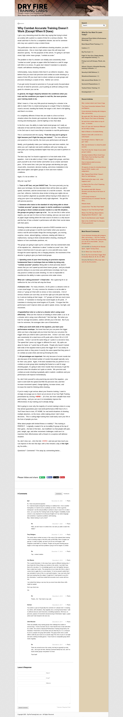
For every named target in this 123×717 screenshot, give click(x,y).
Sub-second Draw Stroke (90, 80)
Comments (59, 493)
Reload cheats (86, 203)
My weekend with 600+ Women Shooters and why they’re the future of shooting (93, 191)
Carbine (84, 48)
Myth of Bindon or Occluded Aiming (92, 131)
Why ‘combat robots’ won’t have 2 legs (93, 103)
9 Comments (21, 23)
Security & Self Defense (89, 72)
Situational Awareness (89, 76)
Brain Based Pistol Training (91, 44)
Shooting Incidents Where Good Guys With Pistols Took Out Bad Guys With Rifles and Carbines (93, 157)
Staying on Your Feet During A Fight (92, 209)
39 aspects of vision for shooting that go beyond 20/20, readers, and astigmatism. (94, 169)
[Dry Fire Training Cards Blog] (61, 16)
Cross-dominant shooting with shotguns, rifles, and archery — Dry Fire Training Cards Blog (94, 237)
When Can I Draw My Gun (94, 251)
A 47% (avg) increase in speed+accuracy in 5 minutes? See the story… (93, 198)
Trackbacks (66, 493)
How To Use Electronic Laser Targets (93, 218)
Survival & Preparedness (90, 84)
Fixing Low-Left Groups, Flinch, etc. (93, 61)
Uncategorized (86, 92)
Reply (68, 501)
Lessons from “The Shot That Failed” (93, 206)
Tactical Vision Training (89, 88)
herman (29, 605)
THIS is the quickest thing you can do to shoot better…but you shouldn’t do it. (94, 241)
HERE (38, 397)
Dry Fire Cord (86, 52)
